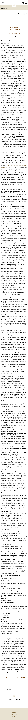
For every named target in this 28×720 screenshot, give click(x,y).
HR (17, 20)
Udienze (3, 8)
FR (14, 20)
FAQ (14, 710)
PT (21, 20)
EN (9, 20)
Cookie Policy (14, 714)
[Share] (27, 14)
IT (19, 20)
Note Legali (14, 712)
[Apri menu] (26, 3)
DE (6, 20)
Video (14, 36)
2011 (6, 8)
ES (11, 20)
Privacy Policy (14, 716)
